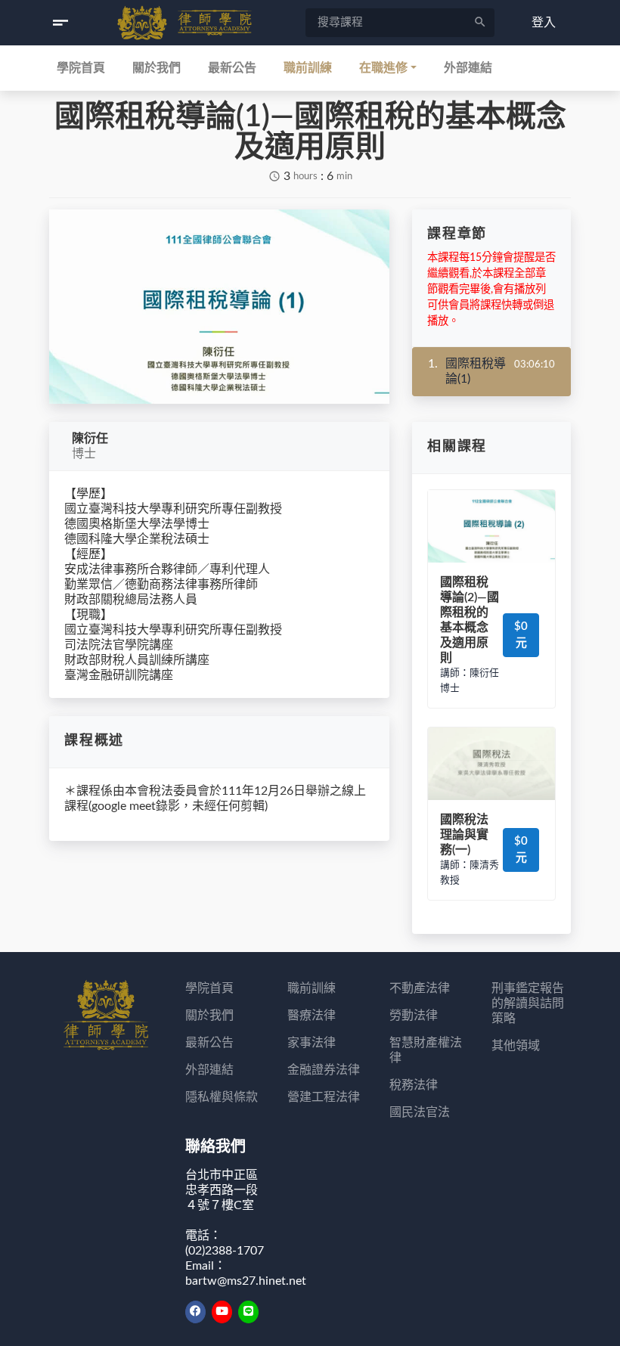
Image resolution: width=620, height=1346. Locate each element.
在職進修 (383, 68)
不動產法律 (419, 988)
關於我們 (156, 68)
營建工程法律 (323, 1097)
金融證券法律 (323, 1070)
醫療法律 (311, 1016)
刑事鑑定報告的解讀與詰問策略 (527, 1003)
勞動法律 (413, 1016)
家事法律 (311, 1043)
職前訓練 (308, 68)
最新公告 (232, 68)
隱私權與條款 (221, 1097)
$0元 (521, 635)
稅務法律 (413, 1085)
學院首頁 (81, 68)
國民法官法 (419, 1112)
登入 (544, 23)
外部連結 (468, 68)
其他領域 (515, 1046)
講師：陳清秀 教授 (469, 873)
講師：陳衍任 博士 (469, 680)
